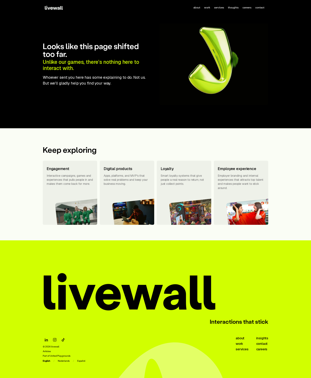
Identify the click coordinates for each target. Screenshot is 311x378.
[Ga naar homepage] (141, 288)
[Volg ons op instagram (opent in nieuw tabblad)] (54, 339)
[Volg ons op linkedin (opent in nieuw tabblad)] (46, 339)
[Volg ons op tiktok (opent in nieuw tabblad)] (63, 339)
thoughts (233, 7)
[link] (58, 7)
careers (246, 7)
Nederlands (64, 361)
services (219, 7)
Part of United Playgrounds (56, 356)
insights (262, 338)
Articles (47, 351)
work (207, 7)
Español (81, 361)
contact (259, 7)
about (196, 7)
